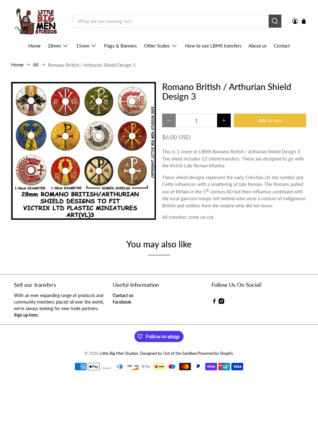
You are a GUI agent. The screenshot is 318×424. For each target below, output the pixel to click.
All (36, 64)
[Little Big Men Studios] (37, 21)
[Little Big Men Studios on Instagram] (221, 302)
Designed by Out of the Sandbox (168, 353)
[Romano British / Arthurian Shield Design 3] (83, 151)
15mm (82, 45)
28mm (54, 45)
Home (34, 45)
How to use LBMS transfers (213, 45)
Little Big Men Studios (119, 353)
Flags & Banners (120, 45)
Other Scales (157, 45)
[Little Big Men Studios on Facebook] (214, 302)
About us (257, 45)
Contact (282, 45)
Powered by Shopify (215, 353)
